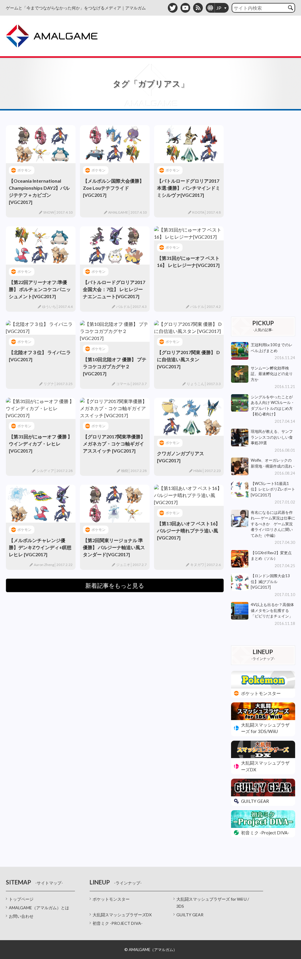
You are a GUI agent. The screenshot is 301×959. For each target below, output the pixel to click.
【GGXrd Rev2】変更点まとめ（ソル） (271, 555)
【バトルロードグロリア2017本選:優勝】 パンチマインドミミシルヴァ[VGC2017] (188, 188)
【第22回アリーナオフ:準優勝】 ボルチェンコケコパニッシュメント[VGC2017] (40, 289)
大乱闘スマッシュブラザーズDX (122, 914)
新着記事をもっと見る (114, 585)
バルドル (123, 306)
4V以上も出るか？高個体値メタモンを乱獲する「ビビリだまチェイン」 (272, 610)
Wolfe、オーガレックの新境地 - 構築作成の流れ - (273, 463)
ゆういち (49, 306)
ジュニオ (123, 564)
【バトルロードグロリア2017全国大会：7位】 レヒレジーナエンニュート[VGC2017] (114, 289)
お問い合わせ (21, 916)
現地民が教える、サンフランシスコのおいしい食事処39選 (272, 437)
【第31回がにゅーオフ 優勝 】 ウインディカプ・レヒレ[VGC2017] (40, 443)
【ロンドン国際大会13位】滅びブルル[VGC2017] (270, 581)
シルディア (45, 470)
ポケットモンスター (111, 899)
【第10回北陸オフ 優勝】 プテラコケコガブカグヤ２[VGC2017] (114, 366)
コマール (123, 384)
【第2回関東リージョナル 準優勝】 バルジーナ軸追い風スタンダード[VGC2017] (114, 547)
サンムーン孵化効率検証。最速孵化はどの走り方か (272, 374)
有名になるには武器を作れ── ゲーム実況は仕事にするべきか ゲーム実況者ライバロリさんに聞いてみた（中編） (273, 524)
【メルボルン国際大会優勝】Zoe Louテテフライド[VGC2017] (113, 188)
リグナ (49, 384)
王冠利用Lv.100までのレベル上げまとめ (271, 347)
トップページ (21, 899)
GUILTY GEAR (189, 914)
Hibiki (197, 470)
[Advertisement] (263, 213)
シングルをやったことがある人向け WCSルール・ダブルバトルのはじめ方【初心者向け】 (273, 406)
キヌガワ (197, 564)
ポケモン (24, 170)
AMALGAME (118, 212)
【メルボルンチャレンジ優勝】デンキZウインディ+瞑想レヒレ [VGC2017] (40, 547)
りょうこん (195, 384)
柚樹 (124, 470)
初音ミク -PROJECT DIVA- (118, 923)
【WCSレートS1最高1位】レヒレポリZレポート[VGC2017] (273, 489)
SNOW (48, 212)
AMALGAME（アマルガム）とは (39, 907)
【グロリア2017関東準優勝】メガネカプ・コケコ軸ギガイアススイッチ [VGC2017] (114, 443)
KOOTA (198, 212)
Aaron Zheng (44, 564)
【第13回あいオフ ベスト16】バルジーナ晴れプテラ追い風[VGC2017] (188, 530)
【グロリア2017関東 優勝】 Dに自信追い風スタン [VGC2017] (188, 359)
